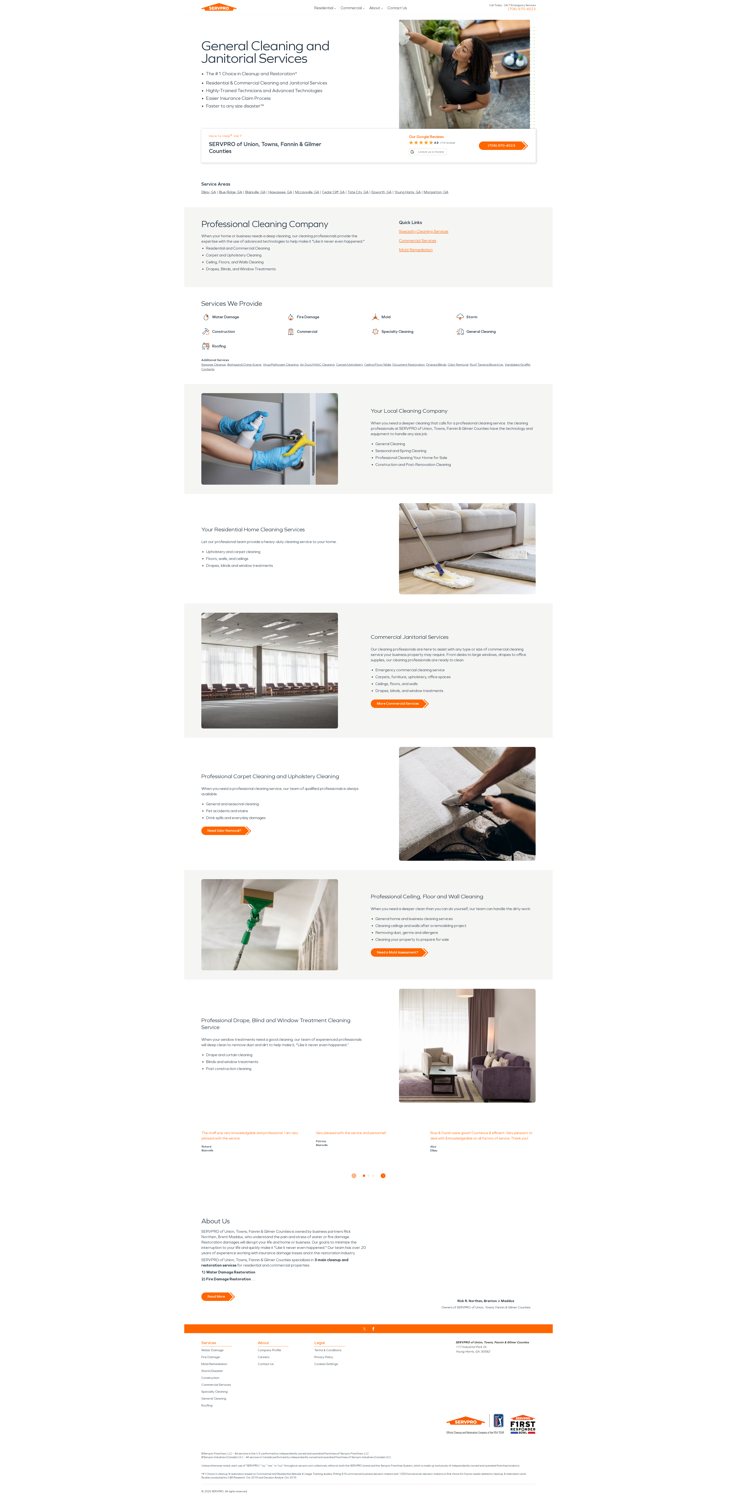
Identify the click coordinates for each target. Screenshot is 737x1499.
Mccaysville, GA (307, 192)
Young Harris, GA (407, 192)
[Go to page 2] (368, 1176)
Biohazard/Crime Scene (244, 364)
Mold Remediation (416, 249)
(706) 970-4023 (522, 9)
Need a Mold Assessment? (397, 952)
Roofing (206, 1405)
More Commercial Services (398, 703)
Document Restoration (408, 364)
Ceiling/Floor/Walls (377, 364)
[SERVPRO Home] (219, 7)
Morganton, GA (436, 192)
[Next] (383, 1175)
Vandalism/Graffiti (517, 364)
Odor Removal (458, 364)
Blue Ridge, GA (230, 192)
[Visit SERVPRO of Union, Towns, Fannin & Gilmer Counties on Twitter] (364, 1328)
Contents (207, 369)
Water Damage (212, 1350)
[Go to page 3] (373, 1176)
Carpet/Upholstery (349, 364)
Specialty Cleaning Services (423, 231)
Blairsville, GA (255, 192)
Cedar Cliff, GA (333, 192)
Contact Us (397, 8)
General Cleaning (213, 1398)
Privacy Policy (323, 1357)
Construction (210, 1378)
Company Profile (269, 1350)
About (374, 8)
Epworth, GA (381, 192)
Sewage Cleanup (213, 364)
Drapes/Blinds (436, 364)
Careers (263, 1357)
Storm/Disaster (212, 1371)
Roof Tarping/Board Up (486, 364)
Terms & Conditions (327, 1350)
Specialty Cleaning (214, 1391)
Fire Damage (210, 1357)
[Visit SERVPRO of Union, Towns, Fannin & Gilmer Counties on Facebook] (373, 1329)
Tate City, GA (358, 192)
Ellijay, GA (208, 192)
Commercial (351, 8)
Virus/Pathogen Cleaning (280, 364)
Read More (216, 1296)
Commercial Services (417, 240)
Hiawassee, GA (280, 192)
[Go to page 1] (364, 1176)
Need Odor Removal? (224, 830)
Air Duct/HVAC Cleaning (317, 364)
